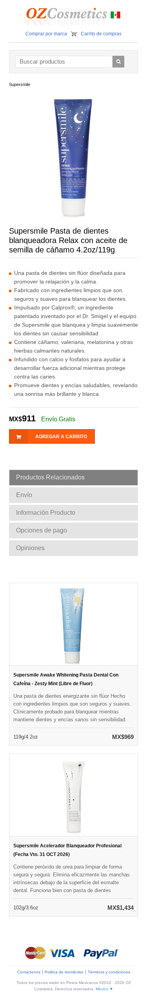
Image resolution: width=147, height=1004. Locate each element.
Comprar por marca (46, 34)
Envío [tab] (24, 495)
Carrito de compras (101, 34)
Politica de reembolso (64, 972)
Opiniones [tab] (30, 548)
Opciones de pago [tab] (41, 530)
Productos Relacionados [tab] (50, 477)
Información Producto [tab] (45, 512)
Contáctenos (28, 972)
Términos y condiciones (109, 972)
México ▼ (104, 989)
